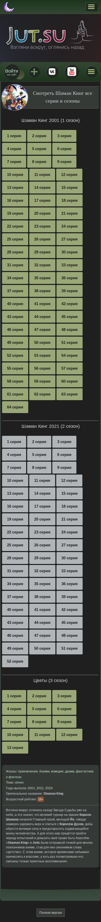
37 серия (15, 291)
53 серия (42, 355)
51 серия (69, 342)
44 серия (42, 316)
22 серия (15, 226)
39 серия (69, 291)
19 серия (15, 213)
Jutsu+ (34, 71)
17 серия (42, 200)
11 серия (42, 174)
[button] (91, 7)
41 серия (42, 303)
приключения (28, 771)
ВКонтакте (52, 72)
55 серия (15, 368)
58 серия (15, 381)
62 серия (42, 394)
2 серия (39, 136)
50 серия (42, 342)
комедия (57, 771)
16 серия (15, 200)
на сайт (11, 72)
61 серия (15, 394)
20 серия (42, 213)
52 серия (15, 355)
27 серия (69, 239)
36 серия (69, 278)
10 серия (15, 174)
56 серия (42, 368)
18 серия (69, 200)
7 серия (14, 161)
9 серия (64, 161)
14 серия (42, 187)
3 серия (64, 136)
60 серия (69, 381)
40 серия (15, 303)
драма (69, 771)
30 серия (69, 252)
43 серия (15, 316)
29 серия (42, 252)
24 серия (69, 226)
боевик (44, 771)
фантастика (84, 771)
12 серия (69, 174)
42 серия (69, 303)
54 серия (69, 355)
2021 (40, 788)
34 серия (15, 278)
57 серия (69, 368)
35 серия (42, 278)
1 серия (14, 136)
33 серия (69, 265)
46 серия (15, 329)
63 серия (69, 394)
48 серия (69, 329)
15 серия (69, 187)
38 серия (42, 291)
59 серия (42, 381)
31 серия (15, 265)
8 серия (39, 161)
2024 (49, 788)
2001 (31, 788)
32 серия (42, 265)
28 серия (15, 252)
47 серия (42, 329)
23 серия (42, 226)
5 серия (39, 148)
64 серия (15, 407)
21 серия (69, 213)
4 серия (14, 148)
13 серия (15, 187)
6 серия (64, 148)
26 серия (42, 239)
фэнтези (15, 777)
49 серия (15, 342)
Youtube (71, 71)
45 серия (69, 316)
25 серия (15, 239)
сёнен (19, 782)
